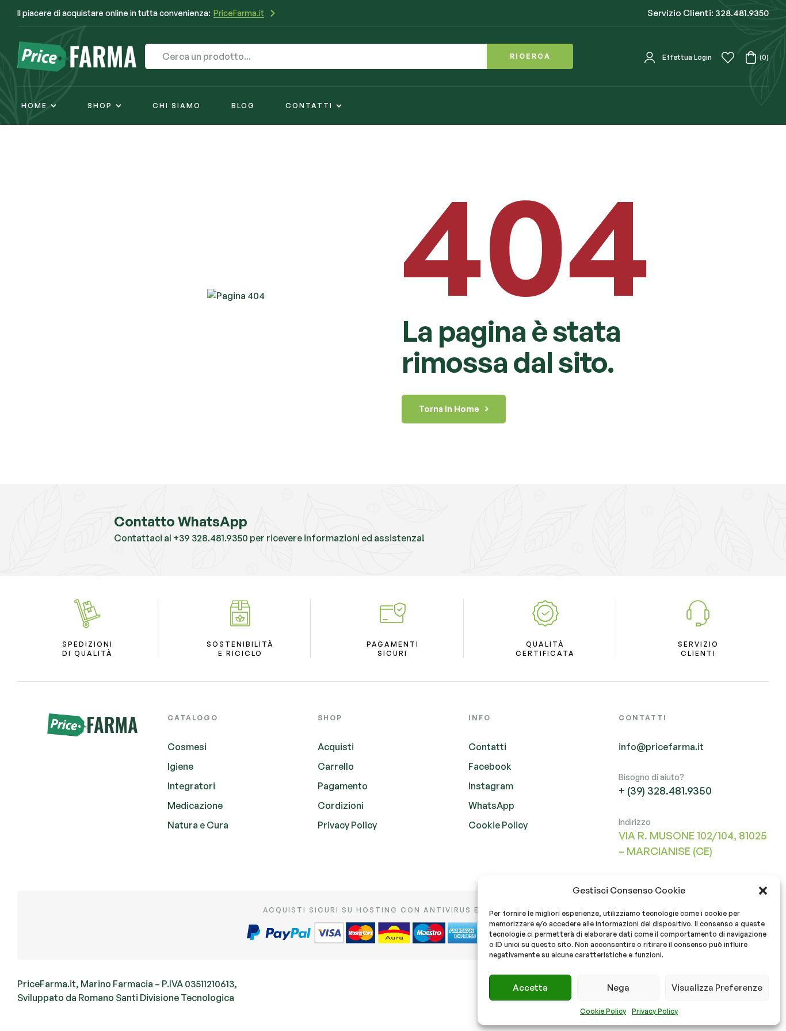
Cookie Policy (603, 1011)
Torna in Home (449, 409)
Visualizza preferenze (716, 987)
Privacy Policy (655, 1011)
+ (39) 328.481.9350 (665, 790)
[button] (763, 890)
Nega (618, 987)
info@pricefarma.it (661, 747)
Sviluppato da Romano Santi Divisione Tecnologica (125, 997)
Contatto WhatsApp (180, 521)
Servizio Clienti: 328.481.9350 (708, 12)
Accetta (530, 987)
